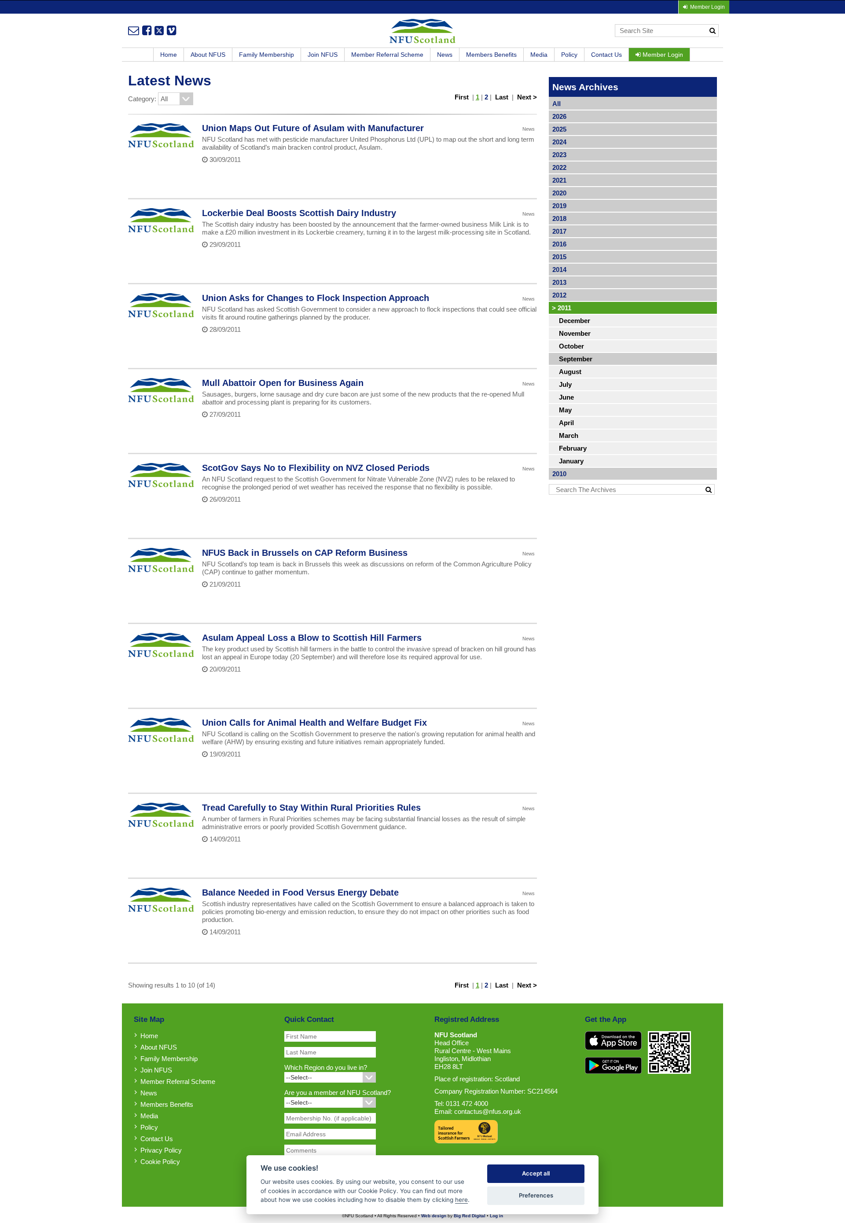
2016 (559, 244)
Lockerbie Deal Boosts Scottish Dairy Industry (299, 213)
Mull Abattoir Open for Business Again (283, 383)
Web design (433, 1215)
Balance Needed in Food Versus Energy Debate (300, 892)
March (568, 435)
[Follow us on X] (159, 30)
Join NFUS (323, 54)
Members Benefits (491, 54)
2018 (559, 218)
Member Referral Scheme (387, 54)
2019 (559, 205)
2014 (559, 269)
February (573, 448)
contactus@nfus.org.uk (487, 1111)
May (565, 410)
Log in (496, 1215)
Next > (527, 97)
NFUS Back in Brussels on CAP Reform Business (305, 553)
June (566, 397)
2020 (559, 193)
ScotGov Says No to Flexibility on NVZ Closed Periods (316, 468)
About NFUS (208, 54)
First (462, 97)
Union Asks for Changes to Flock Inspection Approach (315, 298)
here (461, 1199)
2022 (559, 167)
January (571, 461)
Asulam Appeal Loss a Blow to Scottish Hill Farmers (312, 638)
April (566, 422)
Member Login (662, 54)
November (575, 333)
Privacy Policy (161, 1150)
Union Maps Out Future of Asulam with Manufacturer (313, 128)
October (571, 346)
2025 (559, 129)
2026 (559, 116)
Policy (569, 54)
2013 (559, 282)
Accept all (536, 1173)
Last (501, 97)
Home (168, 54)
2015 (559, 257)
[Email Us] (133, 30)
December (574, 320)
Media (538, 54)
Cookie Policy (160, 1161)
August (570, 371)
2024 (559, 142)
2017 (559, 231)
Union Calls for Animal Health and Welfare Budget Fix (314, 722)
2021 (559, 180)
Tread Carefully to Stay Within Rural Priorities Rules (311, 807)
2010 (559, 473)
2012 (559, 295)
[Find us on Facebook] (146, 30)
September (575, 359)
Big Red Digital (469, 1215)
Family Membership (266, 54)
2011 (561, 308)
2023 (559, 154)
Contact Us (606, 54)
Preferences (536, 1195)
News (444, 54)
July (565, 384)
